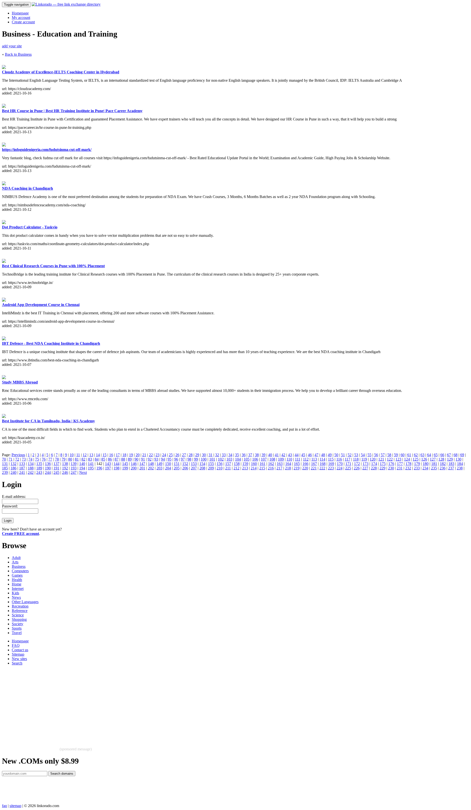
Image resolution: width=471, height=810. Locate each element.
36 (244, 455)
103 (229, 459)
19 (131, 455)
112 (306, 459)
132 (13, 464)
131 (5, 464)
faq (4, 806)
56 (376, 455)
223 (331, 468)
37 (250, 455)
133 (22, 464)
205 (177, 468)
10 (72, 455)
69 (462, 455)
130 (458, 459)
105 (246, 459)
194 (82, 468)
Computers (20, 571)
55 (369, 455)
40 (270, 455)
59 (396, 455)
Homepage (20, 13)
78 (57, 459)
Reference (19, 611)
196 (99, 468)
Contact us (20, 650)
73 (24, 459)
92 (150, 459)
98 (189, 459)
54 (363, 455)
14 (98, 455)
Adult (16, 558)
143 (108, 464)
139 (74, 464)
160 (254, 464)
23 (157, 455)
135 (39, 464)
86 (110, 459)
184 (460, 464)
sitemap (15, 806)
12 (85, 455)
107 (264, 459)
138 (65, 464)
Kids (15, 593)
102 (221, 459)
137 (56, 464)
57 (383, 455)
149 (159, 464)
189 (39, 468)
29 (197, 455)
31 (210, 455)
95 (169, 459)
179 (417, 464)
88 (123, 459)
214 (254, 468)
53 (356, 455)
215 (262, 468)
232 (408, 468)
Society (17, 624)
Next (83, 472)
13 (91, 455)
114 (322, 459)
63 (422, 455)
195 (91, 468)
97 (183, 459)
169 (331, 464)
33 (224, 455)
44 (297, 455)
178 (408, 464)
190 (48, 468)
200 (134, 468)
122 (390, 459)
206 (185, 468)
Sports (17, 628)
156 (219, 464)
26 (177, 455)
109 (281, 459)
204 (168, 468)
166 (305, 464)
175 (383, 464)
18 (124, 455)
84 (97, 459)
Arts (15, 562)
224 (339, 468)
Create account (23, 22)
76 (44, 459)
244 (48, 472)
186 (13, 468)
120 (373, 459)
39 (263, 455)
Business (19, 566)
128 (441, 459)
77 (50, 459)
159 (245, 464)
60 (403, 455)
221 (314, 468)
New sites (19, 659)
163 (280, 464)
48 (323, 455)
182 (443, 464)
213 (245, 468)
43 (290, 455)
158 (237, 464)
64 (429, 455)
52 (350, 455)
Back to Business (18, 54)
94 (163, 459)
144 (116, 464)
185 (5, 468)
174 (374, 464)
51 (343, 455)
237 (451, 468)
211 (228, 468)
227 (365, 468)
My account (21, 17)
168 (323, 464)
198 (116, 468)
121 (381, 459)
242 (31, 472)
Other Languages (25, 602)
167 (314, 464)
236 (442, 468)
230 (391, 468)
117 (347, 459)
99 (196, 459)
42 (283, 455)
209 (211, 468)
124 (407, 459)
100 (204, 459)
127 (433, 459)
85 (103, 459)
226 (357, 468)
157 (228, 464)
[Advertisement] (149, 703)
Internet (18, 588)
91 (143, 459)
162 (271, 464)
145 (125, 464)
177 (400, 464)
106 (255, 459)
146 (134, 464)
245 (56, 472)
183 (451, 464)
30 (204, 455)
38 (257, 455)
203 (159, 468)
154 (202, 464)
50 (336, 455)
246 (65, 472)
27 (184, 455)
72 (17, 459)
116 (339, 459)
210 (219, 468)
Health (17, 580)
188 (31, 468)
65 (436, 455)
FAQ (16, 645)
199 (125, 468)
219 (297, 468)
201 (142, 468)
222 (322, 468)
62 (416, 455)
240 (13, 472)
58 (389, 455)
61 (409, 455)
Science (18, 615)
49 (330, 455)
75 (37, 459)
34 (230, 455)
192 (65, 468)
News (16, 597)
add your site (12, 46)
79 (63, 459)
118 (356, 459)
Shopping (19, 619)
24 (164, 455)
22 (151, 455)
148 (151, 464)
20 (138, 455)
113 (314, 459)
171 (348, 464)
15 (104, 455)
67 (449, 455)
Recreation (20, 606)
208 (202, 468)
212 (236, 468)
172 (357, 464)
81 (77, 459)
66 (442, 455)
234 (425, 468)
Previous (18, 455)
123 (398, 459)
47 (316, 455)
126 (424, 459)
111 (297, 459)
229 (382, 468)
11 (78, 455)
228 (374, 468)
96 (176, 459)
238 (460, 468)
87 (116, 459)
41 (277, 455)
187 (22, 468)
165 (297, 464)
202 (151, 468)
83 (90, 459)
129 (450, 459)
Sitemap (18, 654)
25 (171, 455)
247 (74, 472)
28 (191, 455)
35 (237, 455)
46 (310, 455)
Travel (17, 633)
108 (272, 459)
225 (348, 468)
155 (211, 464)
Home (16, 584)
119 (364, 459)
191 (56, 468)
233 (417, 468)
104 (238, 459)
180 (426, 464)
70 (4, 459)
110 (289, 459)
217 (279, 468)
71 (11, 459)
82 (83, 459)
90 (136, 459)
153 (194, 464)
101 (212, 459)
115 (331, 459)
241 (22, 472)
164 (288, 464)
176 (391, 464)
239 (5, 472)
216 (271, 468)
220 (305, 468)
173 (365, 464)
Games (17, 575)
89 (130, 459)
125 (416, 459)
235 (434, 468)
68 (456, 455)
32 (217, 455)
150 (168, 464)
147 (142, 464)
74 (30, 459)
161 (262, 464)
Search (17, 663)
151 (177, 464)
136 (48, 464)
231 (400, 468)
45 (303, 455)
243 (39, 472)
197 (108, 468)
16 (111, 455)
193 (74, 468)
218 (288, 468)
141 (91, 464)
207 (194, 468)
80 (70, 459)
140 (82, 464)
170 (340, 464)
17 (118, 455)
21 (144, 455)
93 (156, 459)
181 (434, 464)
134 (31, 464)
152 (185, 464)
